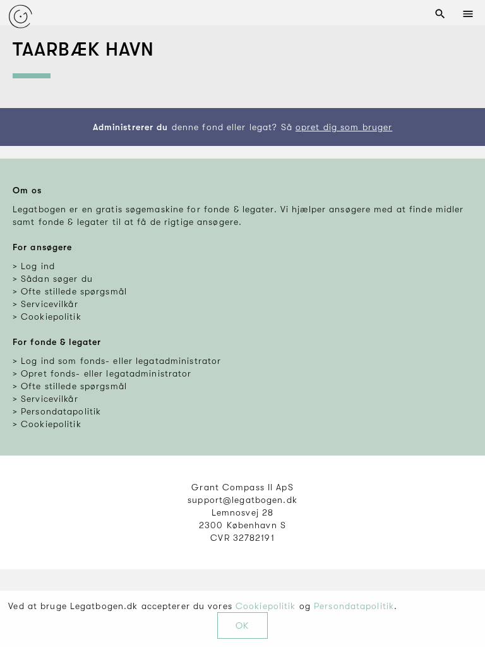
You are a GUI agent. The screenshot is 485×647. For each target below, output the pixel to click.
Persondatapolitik (354, 606)
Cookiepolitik (266, 606)
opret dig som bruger (344, 127)
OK (242, 625)
